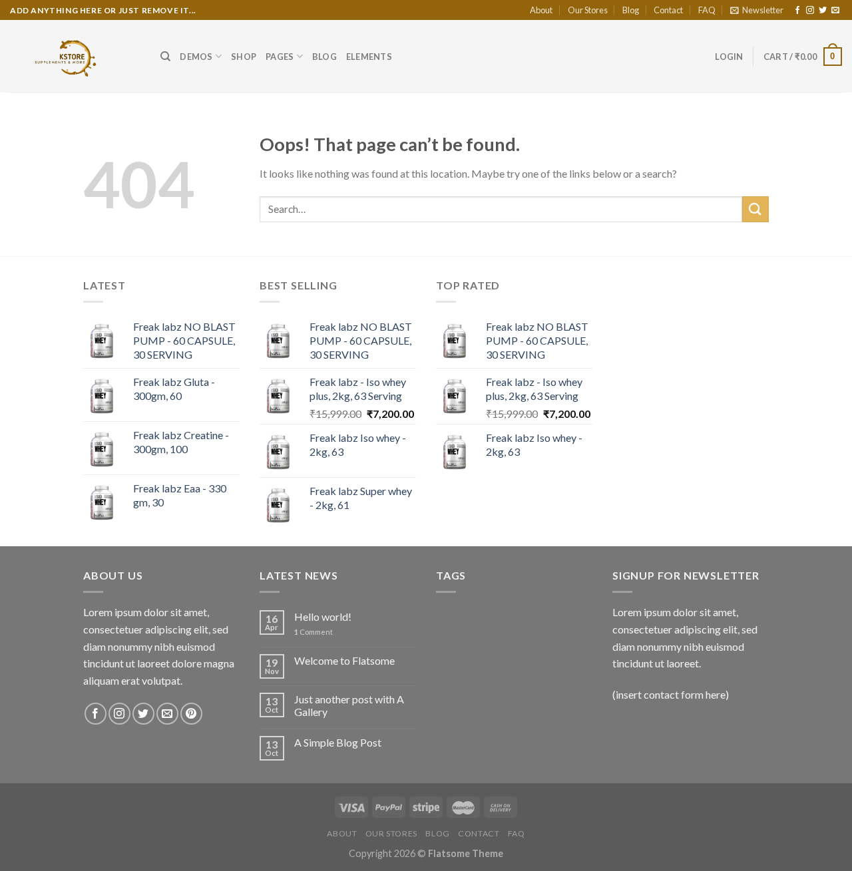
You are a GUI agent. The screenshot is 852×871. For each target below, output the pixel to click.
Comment (313, 631)
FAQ (707, 10)
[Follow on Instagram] (810, 10)
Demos (196, 56)
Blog (630, 10)
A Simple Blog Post (337, 742)
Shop (243, 56)
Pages (280, 56)
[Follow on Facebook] (797, 10)
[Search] (165, 56)
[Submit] (755, 209)
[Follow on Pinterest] (191, 714)
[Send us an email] (835, 10)
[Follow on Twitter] (823, 10)
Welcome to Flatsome (344, 660)
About (541, 10)
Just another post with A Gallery (349, 705)
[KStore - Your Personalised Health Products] (75, 56)
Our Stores (588, 10)
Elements (369, 56)
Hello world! (322, 616)
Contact (668, 10)
